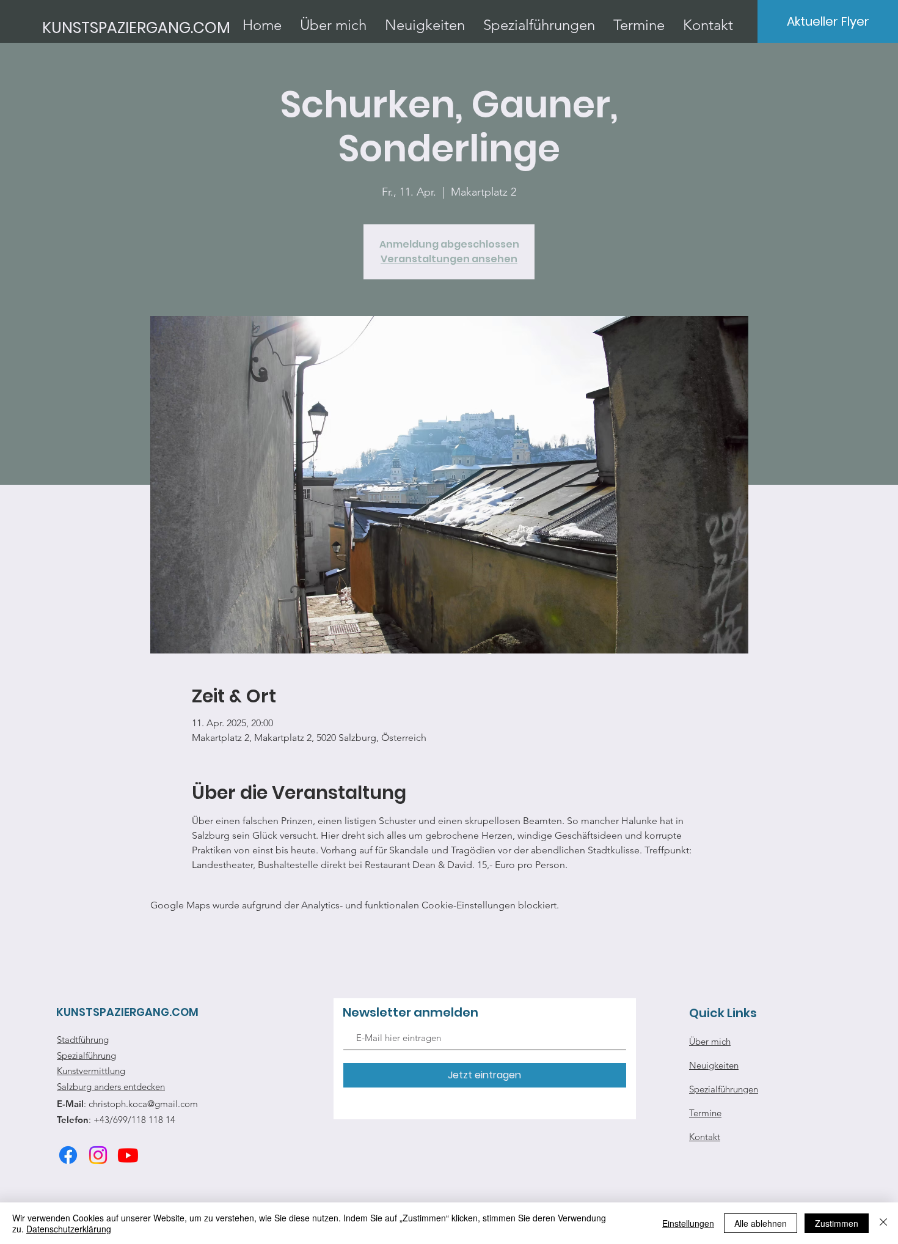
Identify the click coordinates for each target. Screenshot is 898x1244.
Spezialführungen (723, 1089)
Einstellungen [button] (688, 1223)
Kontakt (704, 1137)
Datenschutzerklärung (68, 1229)
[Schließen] (883, 1223)
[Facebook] (68, 1155)
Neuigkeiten (714, 1065)
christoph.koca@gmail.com (143, 1104)
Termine (705, 1113)
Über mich (710, 1041)
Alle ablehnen (760, 1223)
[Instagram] (98, 1155)
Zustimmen (836, 1223)
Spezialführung (86, 1055)
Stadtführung (83, 1039)
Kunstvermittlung (91, 1071)
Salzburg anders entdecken (111, 1086)
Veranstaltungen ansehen (449, 259)
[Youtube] (128, 1155)
